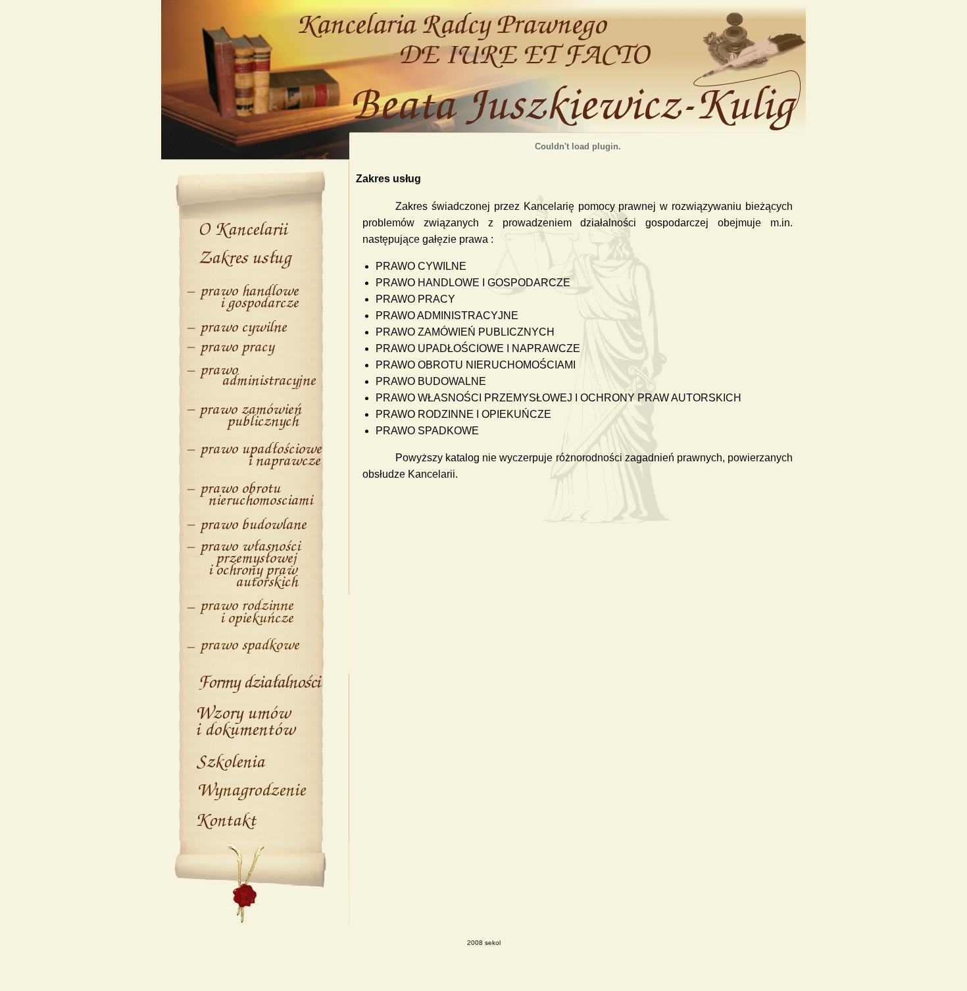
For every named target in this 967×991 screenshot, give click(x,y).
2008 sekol (484, 942)
